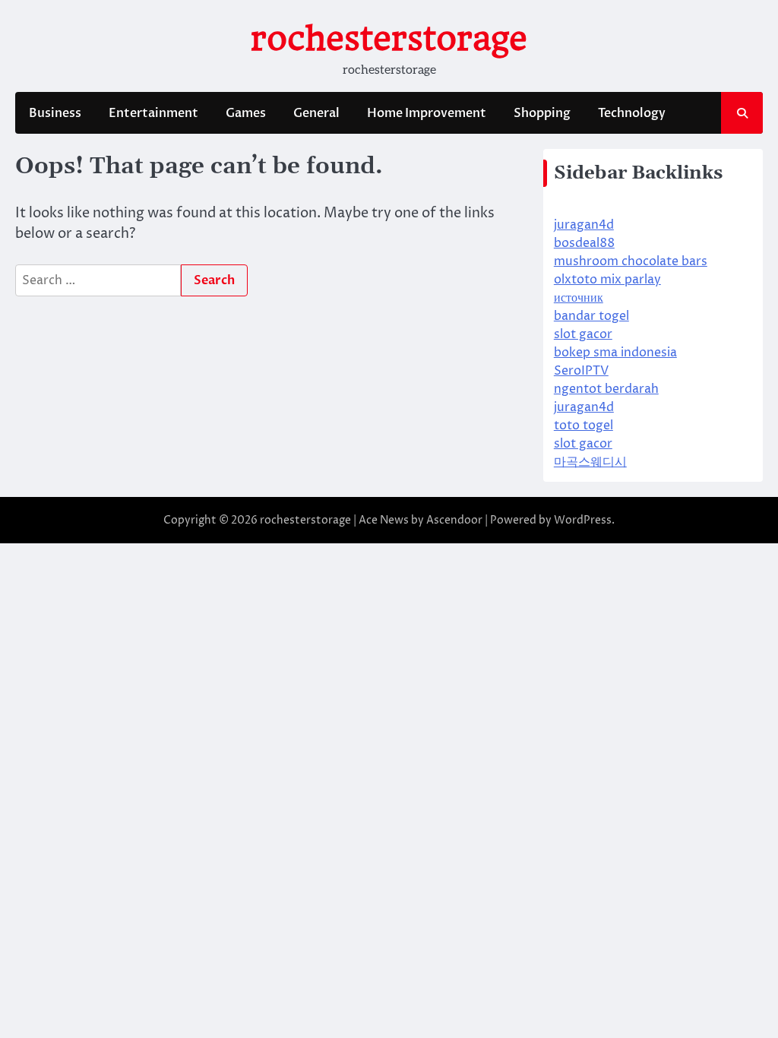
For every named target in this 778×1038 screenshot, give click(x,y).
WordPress (583, 520)
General (316, 113)
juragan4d (584, 225)
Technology (632, 113)
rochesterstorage (389, 38)
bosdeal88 (584, 243)
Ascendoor (454, 520)
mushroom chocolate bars (630, 261)
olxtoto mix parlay (607, 279)
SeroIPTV (581, 370)
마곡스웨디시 (590, 462)
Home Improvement (426, 113)
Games (246, 113)
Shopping (542, 113)
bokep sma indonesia (615, 352)
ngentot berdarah (606, 389)
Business (55, 113)
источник (578, 298)
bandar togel (591, 316)
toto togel (583, 425)
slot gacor (583, 334)
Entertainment (153, 113)
